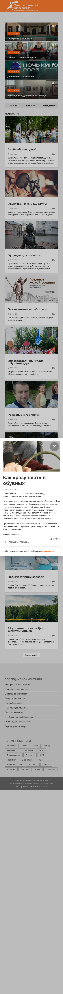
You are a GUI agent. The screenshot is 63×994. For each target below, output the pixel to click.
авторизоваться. (48, 551)
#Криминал (14, 542)
